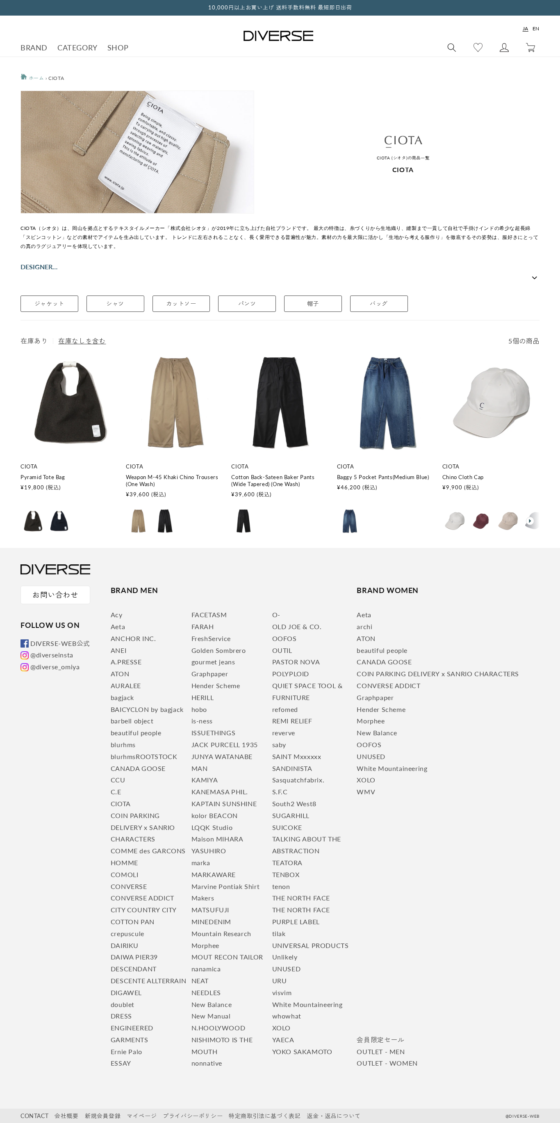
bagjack (122, 697)
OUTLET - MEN (381, 1051)
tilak (279, 933)
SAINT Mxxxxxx (296, 756)
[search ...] (452, 48)
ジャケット (49, 303)
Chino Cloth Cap (463, 477)
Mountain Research (221, 933)
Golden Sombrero (218, 650)
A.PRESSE (126, 662)
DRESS (121, 1016)
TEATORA (287, 862)
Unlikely (285, 957)
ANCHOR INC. (133, 638)
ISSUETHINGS (213, 733)
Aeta (118, 626)
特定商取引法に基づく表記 (264, 1115)
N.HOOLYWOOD (218, 1028)
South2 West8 (294, 803)
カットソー (181, 303)
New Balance (211, 1004)
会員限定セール (380, 1039)
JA (525, 28)
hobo (199, 709)
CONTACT (34, 1115)
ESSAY (121, 1063)
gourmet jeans (213, 662)
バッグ (379, 303)
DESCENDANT (134, 969)
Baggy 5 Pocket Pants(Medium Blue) (383, 477)
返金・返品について (333, 1115)
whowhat (286, 1016)
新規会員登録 (103, 1115)
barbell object (132, 721)
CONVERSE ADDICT (142, 898)
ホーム (35, 78)
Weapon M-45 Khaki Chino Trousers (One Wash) (172, 480)
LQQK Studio (212, 827)
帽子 (313, 303)
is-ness (202, 721)
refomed (285, 709)
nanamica (206, 969)
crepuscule (127, 933)
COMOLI (125, 874)
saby (279, 744)
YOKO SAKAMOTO (302, 1051)
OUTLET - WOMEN (387, 1063)
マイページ (142, 1115)
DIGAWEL (126, 992)
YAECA (283, 1039)
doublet (122, 1004)
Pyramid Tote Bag (42, 477)
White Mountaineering (307, 1004)
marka (200, 862)
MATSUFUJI (210, 910)
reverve (283, 733)
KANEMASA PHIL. (219, 792)
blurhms (123, 744)
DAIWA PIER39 (134, 957)
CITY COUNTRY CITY (144, 910)
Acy (117, 614)
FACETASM (209, 614)
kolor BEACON (214, 815)
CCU (118, 780)
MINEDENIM (211, 921)
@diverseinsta (51, 655)
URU (279, 980)
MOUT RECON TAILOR (227, 957)
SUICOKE (287, 827)
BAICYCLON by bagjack (147, 709)
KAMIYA (204, 780)
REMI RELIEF (292, 721)
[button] (533, 521)
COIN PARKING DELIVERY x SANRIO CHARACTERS (143, 827)
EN (536, 28)
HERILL (202, 697)
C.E (116, 792)
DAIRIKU (125, 945)
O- (276, 614)
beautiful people (136, 733)
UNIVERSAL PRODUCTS (310, 945)
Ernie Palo (126, 1051)
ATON (120, 673)
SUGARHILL (291, 815)
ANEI (118, 650)
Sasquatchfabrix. (298, 780)
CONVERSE (129, 886)
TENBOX (286, 874)
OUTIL (282, 650)
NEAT (200, 980)
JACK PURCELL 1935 (224, 744)
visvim (282, 992)
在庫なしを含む (82, 341)
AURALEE (126, 685)
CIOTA (121, 803)
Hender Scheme (215, 685)
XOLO (281, 1028)
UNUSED (286, 969)
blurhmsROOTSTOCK (144, 756)
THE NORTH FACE (301, 898)
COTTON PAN (133, 921)
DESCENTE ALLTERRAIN (148, 980)
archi (364, 626)
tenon (281, 886)
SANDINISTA (292, 768)
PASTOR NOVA (296, 662)
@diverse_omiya (55, 667)
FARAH (202, 626)
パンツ (247, 303)
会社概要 (66, 1115)
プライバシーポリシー (193, 1115)
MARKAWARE (213, 874)
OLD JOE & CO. (297, 626)
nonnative (206, 1063)
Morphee (205, 945)
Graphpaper (209, 673)
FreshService (211, 638)
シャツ (115, 303)
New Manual (211, 1016)
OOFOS (284, 638)
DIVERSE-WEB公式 (60, 643)
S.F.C (280, 792)
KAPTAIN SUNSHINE (224, 803)
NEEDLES (206, 992)
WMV (366, 792)
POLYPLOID (290, 673)
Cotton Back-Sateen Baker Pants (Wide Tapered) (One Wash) (272, 480)
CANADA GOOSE (138, 768)
